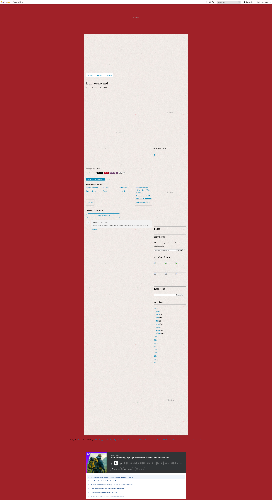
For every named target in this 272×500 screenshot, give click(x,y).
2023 (155, 343)
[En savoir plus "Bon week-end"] (159, 267)
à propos (141, 469)
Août (158, 311)
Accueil (90, 75)
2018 (155, 359)
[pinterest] (213, 2)
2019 (155, 356)
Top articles (117, 440)
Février (158, 330)
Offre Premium (167, 440)
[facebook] (206, 2)
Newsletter (99, 75)
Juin (157, 318)
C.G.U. (141, 440)
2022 (155, 346)
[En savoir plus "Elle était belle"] (170, 278)
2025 (155, 337)
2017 (155, 362)
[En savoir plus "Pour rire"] (180, 267)
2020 (155, 353)
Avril (158, 324)
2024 (155, 340)
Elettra (79, 440)
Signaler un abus (132, 440)
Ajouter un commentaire (103, 215)
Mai (157, 321)
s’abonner (117, 469)
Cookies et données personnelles (181, 440)
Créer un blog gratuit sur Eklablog (103, 440)
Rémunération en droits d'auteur (153, 440)
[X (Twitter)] (209, 2)
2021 (155, 350)
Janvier (158, 334)
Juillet (158, 314)
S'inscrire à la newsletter (95, 179)
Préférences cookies (197, 440)
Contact (109, 75)
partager (129, 469)
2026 (155, 308)
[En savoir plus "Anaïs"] (170, 267)
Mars (158, 327)
